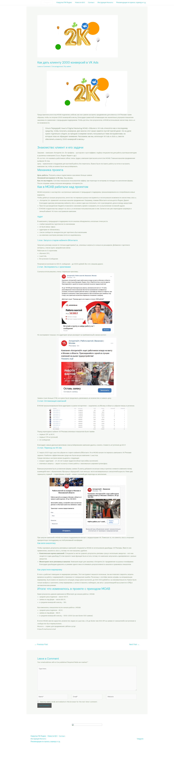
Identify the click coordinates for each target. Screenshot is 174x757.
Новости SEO (80, 2)
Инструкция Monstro (105, 2)
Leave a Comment (44, 66)
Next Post (134, 644)
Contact (91, 2)
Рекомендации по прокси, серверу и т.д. (131, 2)
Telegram (140, 739)
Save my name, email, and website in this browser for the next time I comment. (68, 702)
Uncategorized (57, 66)
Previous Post (41, 644)
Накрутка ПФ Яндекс (64, 2)
